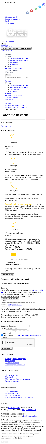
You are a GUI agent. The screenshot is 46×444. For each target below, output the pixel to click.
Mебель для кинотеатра (19, 60)
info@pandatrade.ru (30, 416)
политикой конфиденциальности (28, 335)
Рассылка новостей (12, 395)
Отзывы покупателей (13, 68)
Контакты (9, 73)
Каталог (8, 56)
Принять (4, 442)
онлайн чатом (29, 309)
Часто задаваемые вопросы (15, 359)
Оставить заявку (7, 274)
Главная (8, 54)
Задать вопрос (7, 348)
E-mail (3, 328)
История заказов (11, 393)
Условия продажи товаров (15, 365)
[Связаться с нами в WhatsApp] (35, 8)
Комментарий (6, 333)
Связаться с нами (11, 375)
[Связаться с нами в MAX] (43, 4)
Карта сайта (9, 377)
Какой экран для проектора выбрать (19, 397)
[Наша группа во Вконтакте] (27, 12)
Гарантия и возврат (12, 19)
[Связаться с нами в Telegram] (39, 6)
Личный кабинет (11, 391)
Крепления (14, 64)
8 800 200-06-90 (14, 408)
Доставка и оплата (12, 70)
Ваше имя (4, 326)
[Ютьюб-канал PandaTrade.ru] (31, 10)
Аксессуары (14, 62)
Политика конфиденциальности (17, 379)
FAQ (7, 21)
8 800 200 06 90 (7, 46)
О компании (10, 361)
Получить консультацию (10, 298)
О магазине (9, 23)
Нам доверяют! (11, 17)
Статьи (8, 66)
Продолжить (5, 126)
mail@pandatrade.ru (15, 305)
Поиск (8, 75)
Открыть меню (6, 50)
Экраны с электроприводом (16, 107)
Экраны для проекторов (19, 58)
